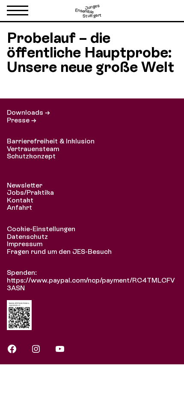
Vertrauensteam (33, 149)
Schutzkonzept (31, 156)
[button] (17, 12)
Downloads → (28, 112)
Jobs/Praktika (30, 192)
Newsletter (24, 185)
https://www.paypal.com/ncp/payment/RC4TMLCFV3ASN (91, 284)
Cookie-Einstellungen (41, 229)
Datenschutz (27, 236)
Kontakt (20, 200)
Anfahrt (19, 207)
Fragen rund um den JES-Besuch (59, 251)
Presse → (21, 120)
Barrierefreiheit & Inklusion (51, 141)
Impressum (24, 244)
